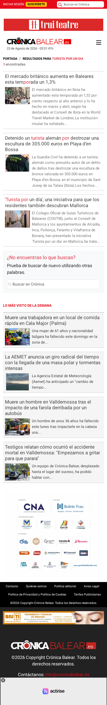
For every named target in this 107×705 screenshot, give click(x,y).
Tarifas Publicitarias (87, 594)
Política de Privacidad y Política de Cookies (37, 594)
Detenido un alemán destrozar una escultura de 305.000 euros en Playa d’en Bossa (52, 143)
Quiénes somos (36, 586)
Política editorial (65, 586)
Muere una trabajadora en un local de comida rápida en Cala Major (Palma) (52, 320)
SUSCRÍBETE (36, 4)
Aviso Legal (91, 586)
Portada (10, 58)
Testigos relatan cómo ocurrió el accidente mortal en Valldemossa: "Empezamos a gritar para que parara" (52, 452)
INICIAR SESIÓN (13, 4)
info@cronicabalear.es (67, 674)
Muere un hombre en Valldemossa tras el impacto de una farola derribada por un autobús (48, 407)
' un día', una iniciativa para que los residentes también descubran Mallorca (52, 202)
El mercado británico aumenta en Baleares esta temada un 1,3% (49, 79)
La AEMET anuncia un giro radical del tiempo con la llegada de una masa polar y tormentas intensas (53, 362)
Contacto (12, 586)
